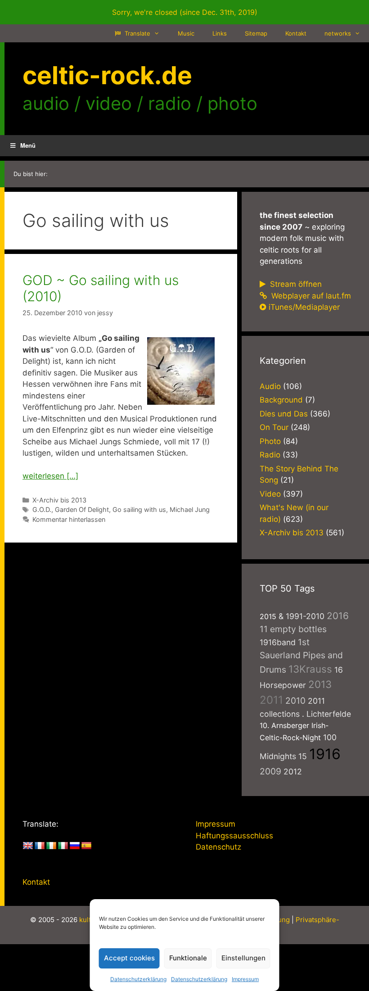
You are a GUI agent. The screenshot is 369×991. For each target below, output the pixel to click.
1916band (278, 642)
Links (219, 33)
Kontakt (295, 33)
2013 (320, 684)
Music (186, 33)
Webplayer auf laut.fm (310, 295)
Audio (270, 386)
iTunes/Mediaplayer (304, 307)
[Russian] (74, 846)
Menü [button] (28, 145)
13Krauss (310, 669)
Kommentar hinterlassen (68, 519)
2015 (268, 616)
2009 (270, 771)
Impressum (245, 979)
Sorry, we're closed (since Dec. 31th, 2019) (184, 12)
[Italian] (63, 846)
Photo (270, 441)
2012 (293, 771)
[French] (39, 846)
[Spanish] (86, 846)
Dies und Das (284, 413)
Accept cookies (129, 958)
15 (302, 756)
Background (281, 399)
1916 (325, 754)
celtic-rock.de (107, 75)
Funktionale (188, 958)
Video (270, 493)
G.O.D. (41, 509)
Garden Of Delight (82, 509)
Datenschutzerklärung (138, 979)
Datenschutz (218, 846)
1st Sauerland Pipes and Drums (301, 656)
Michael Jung (190, 509)
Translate (136, 33)
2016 (338, 615)
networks (337, 33)
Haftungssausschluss (234, 835)
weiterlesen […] (50, 475)
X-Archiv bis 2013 (59, 500)
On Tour (274, 427)
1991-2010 (305, 616)
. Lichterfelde (326, 714)
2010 (295, 700)
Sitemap (256, 33)
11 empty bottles (293, 629)
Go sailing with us (139, 509)
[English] (27, 846)
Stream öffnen (295, 284)
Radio (270, 454)
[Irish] (51, 846)
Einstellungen (243, 958)
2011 (271, 699)
